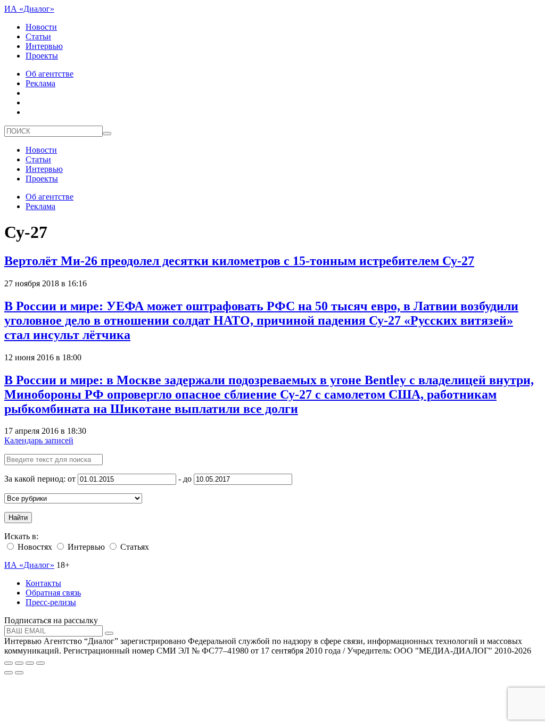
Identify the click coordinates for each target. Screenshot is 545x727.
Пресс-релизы (51, 602)
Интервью (44, 46)
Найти (18, 518)
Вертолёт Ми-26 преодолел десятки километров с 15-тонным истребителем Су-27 (239, 261)
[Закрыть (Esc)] (8, 663)
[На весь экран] (30, 663)
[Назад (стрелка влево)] (8, 672)
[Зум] (40, 663)
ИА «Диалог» (29, 8)
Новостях (33, 546)
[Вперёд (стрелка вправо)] (19, 672)
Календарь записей (38, 440)
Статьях (133, 546)
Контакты (43, 583)
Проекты (42, 55)
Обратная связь (53, 592)
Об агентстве (49, 73)
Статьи (38, 36)
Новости (41, 26)
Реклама (40, 83)
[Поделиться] (19, 663)
